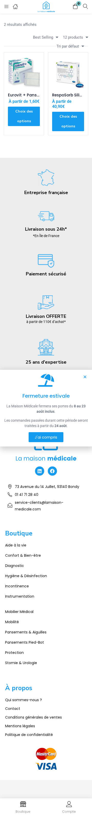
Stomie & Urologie (21, 662)
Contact (12, 708)
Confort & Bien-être (23, 555)
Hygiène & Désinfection (26, 575)
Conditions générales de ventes (33, 717)
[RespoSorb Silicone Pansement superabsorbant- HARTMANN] (68, 72)
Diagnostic (14, 565)
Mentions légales (20, 726)
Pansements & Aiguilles (26, 632)
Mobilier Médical (19, 611)
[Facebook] (52, 471)
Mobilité (12, 621)
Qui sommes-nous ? (23, 699)
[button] (75, 6)
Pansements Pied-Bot (24, 642)
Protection (14, 652)
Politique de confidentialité (29, 734)
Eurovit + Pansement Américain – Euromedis (24, 95)
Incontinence (17, 586)
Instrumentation (19, 596)
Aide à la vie (15, 545)
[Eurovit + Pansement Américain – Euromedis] (24, 72)
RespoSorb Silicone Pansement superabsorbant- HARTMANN (68, 95)
